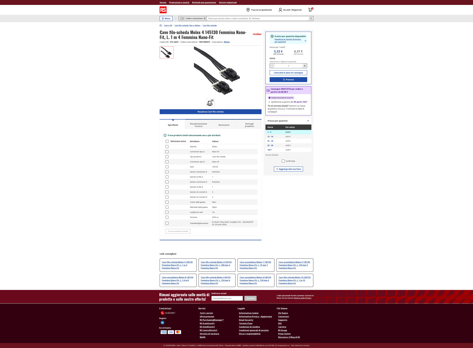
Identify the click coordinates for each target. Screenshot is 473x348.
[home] (161, 25)
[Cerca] (310, 18)
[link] (290, 40)
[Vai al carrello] (310, 10)
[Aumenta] (304, 66)
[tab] (172, 124)
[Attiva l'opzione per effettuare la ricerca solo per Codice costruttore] (205, 18)
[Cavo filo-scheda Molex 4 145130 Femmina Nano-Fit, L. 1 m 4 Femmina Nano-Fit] (218, 71)
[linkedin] (162, 322)
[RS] (163, 9)
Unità (272, 58)
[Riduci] (272, 66)
